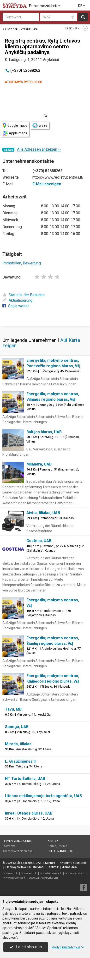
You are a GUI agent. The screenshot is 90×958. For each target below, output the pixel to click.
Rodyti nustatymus (66, 947)
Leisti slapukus (28, 947)
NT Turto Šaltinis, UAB (25, 778)
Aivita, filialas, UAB (43, 512)
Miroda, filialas (18, 744)
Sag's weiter (18, 306)
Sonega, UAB (17, 726)
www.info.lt (10, 873)
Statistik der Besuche (27, 295)
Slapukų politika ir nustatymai (25, 867)
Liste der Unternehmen (21, 29)
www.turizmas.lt (51, 873)
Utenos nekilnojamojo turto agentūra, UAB (43, 796)
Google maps (17, 125)
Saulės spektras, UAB (27, 863)
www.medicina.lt (14, 877)
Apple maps (18, 133)
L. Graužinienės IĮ (20, 761)
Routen (62, 846)
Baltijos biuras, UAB (44, 432)
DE (80, 6)
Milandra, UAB (39, 464)
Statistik (53, 867)
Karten (53, 841)
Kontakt (50, 863)
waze (43, 125)
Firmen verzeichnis (43, 6)
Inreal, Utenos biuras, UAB (28, 813)
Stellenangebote (61, 851)
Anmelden (69, 867)
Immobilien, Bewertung (21, 263)
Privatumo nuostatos (73, 863)
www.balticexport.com (43, 877)
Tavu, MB (13, 709)
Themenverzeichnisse (18, 851)
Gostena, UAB (38, 540)
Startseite (9, 846)
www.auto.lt (29, 873)
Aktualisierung (20, 300)
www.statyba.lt (74, 873)
